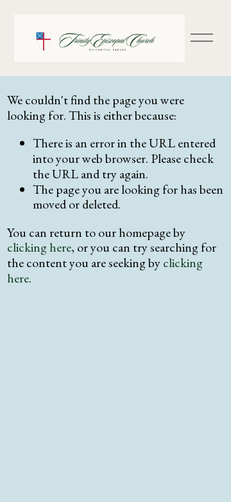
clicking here (39, 247)
